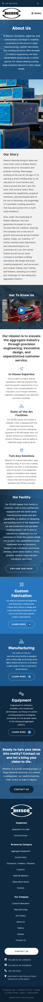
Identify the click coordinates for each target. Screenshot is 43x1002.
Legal (22, 993)
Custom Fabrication (20, 903)
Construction (20, 857)
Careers (20, 934)
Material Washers (20, 876)
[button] (22, 310)
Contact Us (21, 940)
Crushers (21, 869)
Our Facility (21, 916)
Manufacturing (20, 909)
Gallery (21, 928)
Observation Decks (20, 882)
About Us (21, 922)
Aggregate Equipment (20, 851)
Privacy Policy (25, 990)
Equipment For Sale (20, 829)
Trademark (32, 993)
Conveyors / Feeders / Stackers (21, 863)
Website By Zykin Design (21, 998)
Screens (20, 888)
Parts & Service (20, 835)
